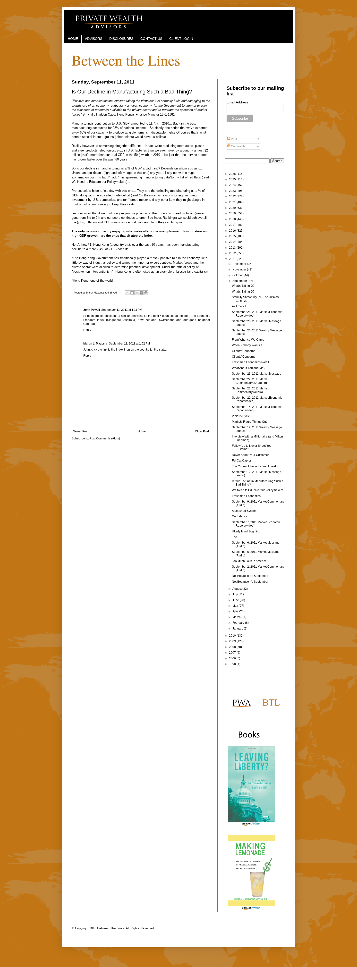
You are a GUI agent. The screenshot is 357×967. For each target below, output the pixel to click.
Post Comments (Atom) (105, 438)
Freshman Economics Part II (250, 362)
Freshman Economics (246, 496)
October (238, 275)
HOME (73, 39)
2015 (233, 236)
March (236, 617)
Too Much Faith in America (249, 561)
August (237, 588)
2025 (233, 179)
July (235, 594)
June (236, 600)
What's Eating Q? (243, 285)
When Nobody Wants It (247, 345)
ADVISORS (93, 39)
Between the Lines (126, 60)
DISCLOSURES (121, 39)
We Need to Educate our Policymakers (99, 182)
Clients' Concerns (243, 351)
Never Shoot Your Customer (250, 455)
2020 (233, 208)
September (240, 281)
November (239, 269)
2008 (233, 647)
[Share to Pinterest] (146, 292)
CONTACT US (151, 39)
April (235, 611)
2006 (233, 658)
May (235, 605)
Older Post (202, 431)
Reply (87, 330)
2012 (233, 253)
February (238, 622)
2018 (233, 219)
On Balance (147, 195)
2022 (233, 196)
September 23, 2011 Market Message (256, 373)
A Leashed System (244, 511)
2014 (233, 242)
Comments (237, 146)
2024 (233, 185)
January (238, 628)
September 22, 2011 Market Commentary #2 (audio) (250, 381)
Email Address (237, 102)
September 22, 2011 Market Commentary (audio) (250, 390)
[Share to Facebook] (141, 292)
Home (142, 431)
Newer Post (80, 431)
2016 (233, 230)
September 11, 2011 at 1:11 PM (121, 309)
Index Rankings (165, 217)
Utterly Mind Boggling (246, 531)
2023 (233, 191)
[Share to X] (136, 292)
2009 (233, 641)
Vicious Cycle (241, 416)
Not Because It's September (250, 576)
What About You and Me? (248, 368)
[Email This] (127, 292)
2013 (233, 247)
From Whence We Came (248, 339)
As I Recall (239, 306)
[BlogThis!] (132, 292)
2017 (233, 225)
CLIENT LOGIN (181, 39)
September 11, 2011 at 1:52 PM (129, 343)
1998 (233, 664)
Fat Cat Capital (242, 460)
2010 (233, 635)
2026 (233, 174)
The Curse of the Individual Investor (255, 466)
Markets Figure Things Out (249, 421)
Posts (234, 139)
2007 (233, 652)
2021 (233, 202)
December (239, 264)
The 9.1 (237, 537)
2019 (233, 213)
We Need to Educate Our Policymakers (257, 490)
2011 (233, 259)
